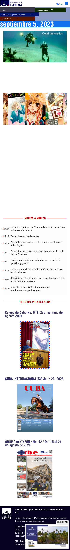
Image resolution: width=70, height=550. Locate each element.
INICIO (4, 10)
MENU (59, 4)
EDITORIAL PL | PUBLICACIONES (13, 15)
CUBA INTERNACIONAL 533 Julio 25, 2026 (34, 379)
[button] (52, 9)
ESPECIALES (6, 19)
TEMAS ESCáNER (43, 10)
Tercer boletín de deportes (25, 236)
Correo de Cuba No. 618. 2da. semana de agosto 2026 (34, 314)
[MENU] (66, 4)
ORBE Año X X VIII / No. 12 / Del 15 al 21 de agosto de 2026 (33, 443)
